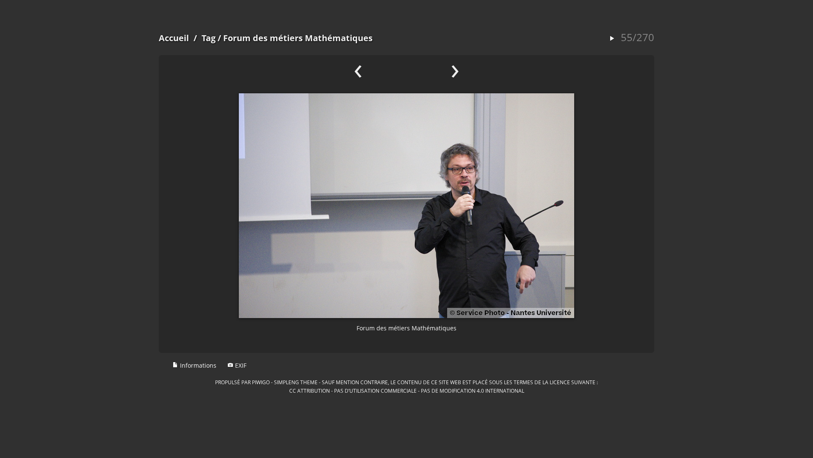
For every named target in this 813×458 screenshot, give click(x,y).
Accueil (174, 38)
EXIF (239, 365)
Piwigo (261, 382)
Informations (197, 365)
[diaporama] (612, 39)
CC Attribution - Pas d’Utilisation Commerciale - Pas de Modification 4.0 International (406, 390)
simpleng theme (296, 382)
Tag (209, 38)
